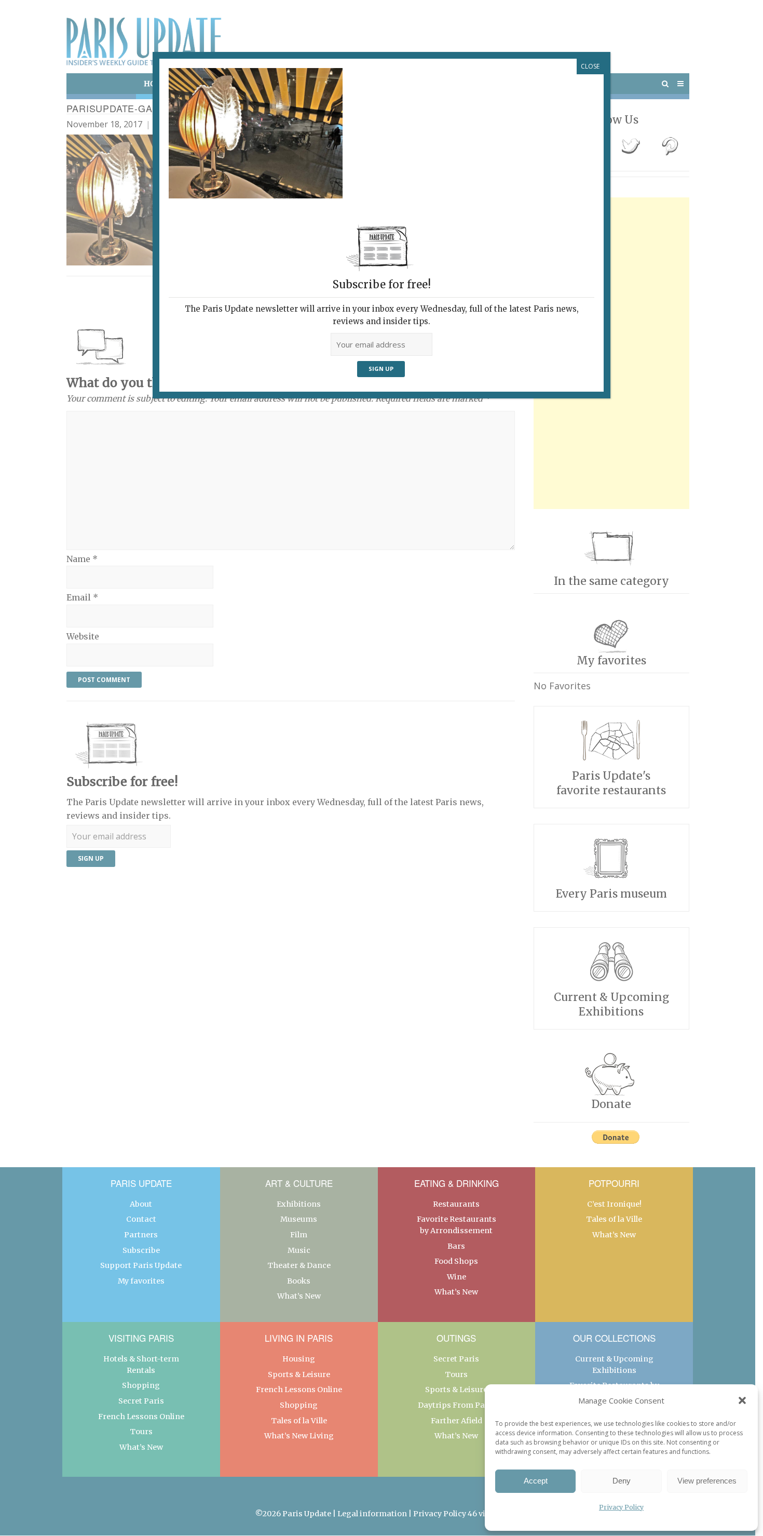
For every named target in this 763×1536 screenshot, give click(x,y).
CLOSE (590, 66)
